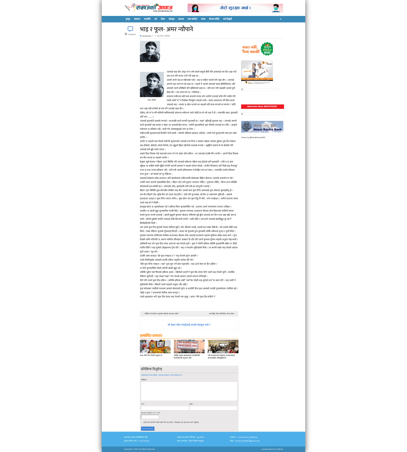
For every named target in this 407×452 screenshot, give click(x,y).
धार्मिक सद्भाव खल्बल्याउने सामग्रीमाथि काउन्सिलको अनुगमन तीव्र (187, 356)
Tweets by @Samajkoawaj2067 (253, 137)
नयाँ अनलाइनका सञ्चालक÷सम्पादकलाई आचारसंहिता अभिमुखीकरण (221, 356)
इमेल (191, 404)
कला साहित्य (192, 19)
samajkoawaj (146, 36)
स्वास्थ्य (181, 19)
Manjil (280, 449)
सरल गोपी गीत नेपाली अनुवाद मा (151, 355)
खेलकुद (172, 19)
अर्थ (155, 19)
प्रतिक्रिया (144, 380)
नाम (143, 404)
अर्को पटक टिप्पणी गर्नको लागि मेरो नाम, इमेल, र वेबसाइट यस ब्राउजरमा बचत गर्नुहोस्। (171, 422)
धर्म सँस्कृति (227, 19)
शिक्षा (163, 19)
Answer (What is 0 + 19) (150, 413)
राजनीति (147, 19)
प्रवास (203, 19)
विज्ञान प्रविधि (214, 19)
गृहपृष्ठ (128, 19)
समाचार (137, 19)
